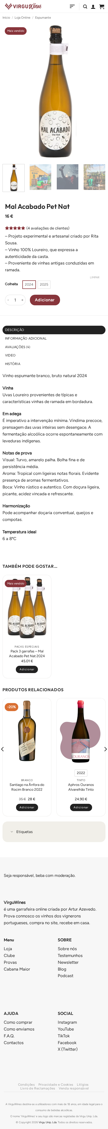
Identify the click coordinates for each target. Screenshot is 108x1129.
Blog (62, 969)
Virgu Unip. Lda (48, 1122)
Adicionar (45, 299)
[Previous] (10, 91)
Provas (10, 962)
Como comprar (18, 1022)
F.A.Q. (9, 1035)
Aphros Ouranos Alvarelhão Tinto (81, 787)
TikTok (64, 1035)
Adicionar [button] (27, 669)
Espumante (43, 17)
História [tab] (12, 364)
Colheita (11, 284)
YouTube (66, 1029)
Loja (8, 948)
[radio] (29, 284)
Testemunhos (70, 955)
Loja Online (22, 17)
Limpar (94, 277)
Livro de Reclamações (37, 1088)
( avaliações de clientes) (47, 228)
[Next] (97, 91)
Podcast (65, 975)
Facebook (67, 1042)
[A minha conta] (93, 6)
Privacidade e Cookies (56, 1084)
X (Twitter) (68, 1049)
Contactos (14, 1042)
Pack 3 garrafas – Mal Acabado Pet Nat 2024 (27, 653)
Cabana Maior (17, 969)
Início (6, 17)
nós (67, 948)
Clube (9, 955)
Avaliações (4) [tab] (17, 347)
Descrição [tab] (14, 330)
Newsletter (68, 962)
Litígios (83, 1084)
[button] (72, 6)
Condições (26, 1084)
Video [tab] (10, 355)
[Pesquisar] (85, 7)
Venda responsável (74, 1088)
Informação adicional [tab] (25, 338)
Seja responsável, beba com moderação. (39, 875)
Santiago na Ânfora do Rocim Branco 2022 (27, 787)
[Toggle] (12, 832)
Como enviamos (19, 1029)
